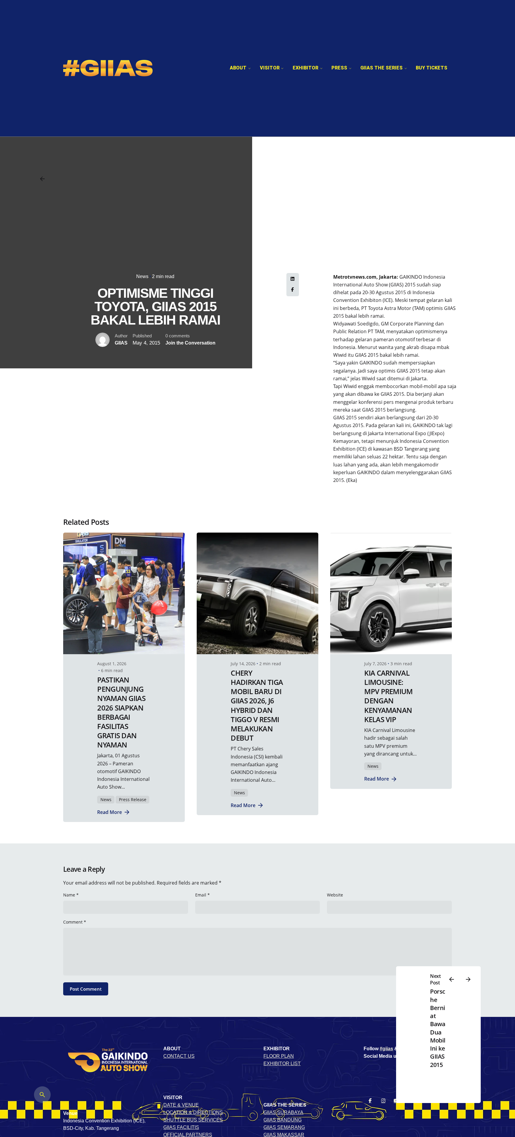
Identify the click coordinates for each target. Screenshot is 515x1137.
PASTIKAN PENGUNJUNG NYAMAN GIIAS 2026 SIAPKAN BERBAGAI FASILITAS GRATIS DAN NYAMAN (121, 712)
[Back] (42, 178)
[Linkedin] (292, 279)
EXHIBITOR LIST (282, 1063)
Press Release (132, 799)
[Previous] (451, 979)
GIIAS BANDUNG (282, 1119)
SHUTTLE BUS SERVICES (193, 1119)
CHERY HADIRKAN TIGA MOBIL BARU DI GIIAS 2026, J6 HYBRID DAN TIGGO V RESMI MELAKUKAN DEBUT (257, 705)
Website (335, 895)
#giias (386, 1048)
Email (202, 895)
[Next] (468, 979)
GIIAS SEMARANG (284, 1127)
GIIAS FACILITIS (181, 1127)
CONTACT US (179, 1056)
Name (71, 895)
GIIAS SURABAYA (283, 1112)
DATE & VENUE (181, 1104)
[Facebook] (292, 290)
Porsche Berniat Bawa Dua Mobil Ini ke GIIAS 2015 (438, 1027)
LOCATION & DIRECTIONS (193, 1112)
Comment (74, 922)
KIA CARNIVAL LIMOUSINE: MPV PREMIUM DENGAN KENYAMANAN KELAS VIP (388, 696)
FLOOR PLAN (278, 1056)
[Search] (42, 1094)
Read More (109, 812)
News (142, 276)
